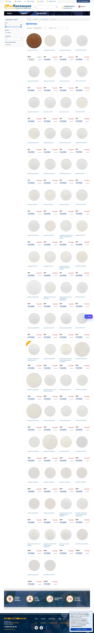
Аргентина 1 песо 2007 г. (48, 204)
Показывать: (51, 28)
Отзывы (41, 1)
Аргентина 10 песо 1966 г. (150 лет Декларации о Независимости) (65, 298)
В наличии (9, 32)
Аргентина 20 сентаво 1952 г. (81, 142)
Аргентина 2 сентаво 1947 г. (49, 513)
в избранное (39, 59)
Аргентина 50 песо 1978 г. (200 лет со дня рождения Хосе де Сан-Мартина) (66, 360)
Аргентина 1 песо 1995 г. (80, 111)
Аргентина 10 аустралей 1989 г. (66, 328)
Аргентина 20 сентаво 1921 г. (81, 420)
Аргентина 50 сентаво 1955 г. (33, 112)
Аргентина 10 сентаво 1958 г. (65, 142)
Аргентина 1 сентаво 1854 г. (33, 574)
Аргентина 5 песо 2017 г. (80, 297)
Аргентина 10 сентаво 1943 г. (81, 358)
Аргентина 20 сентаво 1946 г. (33, 420)
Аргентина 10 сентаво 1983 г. (81, 50)
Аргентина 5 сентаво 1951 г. (81, 81)
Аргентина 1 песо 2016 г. (64, 204)
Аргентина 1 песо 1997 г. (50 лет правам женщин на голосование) (50, 545)
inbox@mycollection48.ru (67, 8)
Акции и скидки (30, 1)
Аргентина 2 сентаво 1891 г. (33, 482)
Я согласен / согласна (81, 629)
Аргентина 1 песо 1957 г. (48, 112)
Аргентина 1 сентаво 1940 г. (49, 482)
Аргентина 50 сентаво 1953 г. (65, 173)
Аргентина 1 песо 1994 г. (32, 204)
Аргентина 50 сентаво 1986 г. (49, 81)
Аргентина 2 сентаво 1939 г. (81, 482)
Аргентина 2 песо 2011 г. (32, 266)
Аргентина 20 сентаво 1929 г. (81, 389)
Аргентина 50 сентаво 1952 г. (49, 173)
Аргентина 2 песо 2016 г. (48, 266)
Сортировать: (29, 28)
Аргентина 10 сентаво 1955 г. (65, 50)
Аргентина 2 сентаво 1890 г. (81, 451)
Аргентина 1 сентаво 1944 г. (65, 482)
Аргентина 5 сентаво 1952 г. (33, 173)
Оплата (9, 1)
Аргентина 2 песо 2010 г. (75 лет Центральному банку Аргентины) (66, 514)
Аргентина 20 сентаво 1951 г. (33, 81)
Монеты (9, 13)
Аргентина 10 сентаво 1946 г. (33, 389)
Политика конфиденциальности (67, 623)
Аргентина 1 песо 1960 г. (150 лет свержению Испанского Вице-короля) (66, 237)
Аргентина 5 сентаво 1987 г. (81, 266)
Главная (29, 19)
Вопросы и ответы (53, 623)
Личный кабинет (84, 1)
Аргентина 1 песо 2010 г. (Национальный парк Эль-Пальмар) (65, 268)
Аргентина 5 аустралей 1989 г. (33, 328)
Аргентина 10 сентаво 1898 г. (49, 420)
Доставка (19, 1)
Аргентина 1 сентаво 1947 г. (33, 50)
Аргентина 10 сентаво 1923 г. (33, 235)
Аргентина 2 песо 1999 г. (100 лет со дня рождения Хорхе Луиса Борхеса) (81, 514)
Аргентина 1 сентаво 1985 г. (33, 142)
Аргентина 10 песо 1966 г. (49, 142)
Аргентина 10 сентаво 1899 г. (33, 451)
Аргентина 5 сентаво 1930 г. (81, 204)
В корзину (31, 59)
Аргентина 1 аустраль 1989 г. (33, 297)
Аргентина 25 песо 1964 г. (81, 327)
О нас (36, 623)
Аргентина (9, 44)
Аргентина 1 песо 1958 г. (64, 112)
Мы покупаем (43, 623)
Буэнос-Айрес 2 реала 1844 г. (49, 574)
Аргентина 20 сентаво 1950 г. (49, 358)
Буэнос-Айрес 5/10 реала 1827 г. (82, 543)
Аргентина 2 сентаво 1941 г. (33, 513)
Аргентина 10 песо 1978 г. (80, 235)
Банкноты (24, 13)
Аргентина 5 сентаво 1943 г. (49, 235)
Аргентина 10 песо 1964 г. (65, 81)
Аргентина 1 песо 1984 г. (80, 173)
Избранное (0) (52, 1)
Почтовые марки (41, 13)
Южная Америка (44, 19)
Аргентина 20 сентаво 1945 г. (49, 451)
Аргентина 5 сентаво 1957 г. (49, 328)
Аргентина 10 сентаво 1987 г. (49, 50)
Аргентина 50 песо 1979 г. (65, 451)
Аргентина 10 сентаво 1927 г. (65, 420)
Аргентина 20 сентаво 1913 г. (65, 389)
